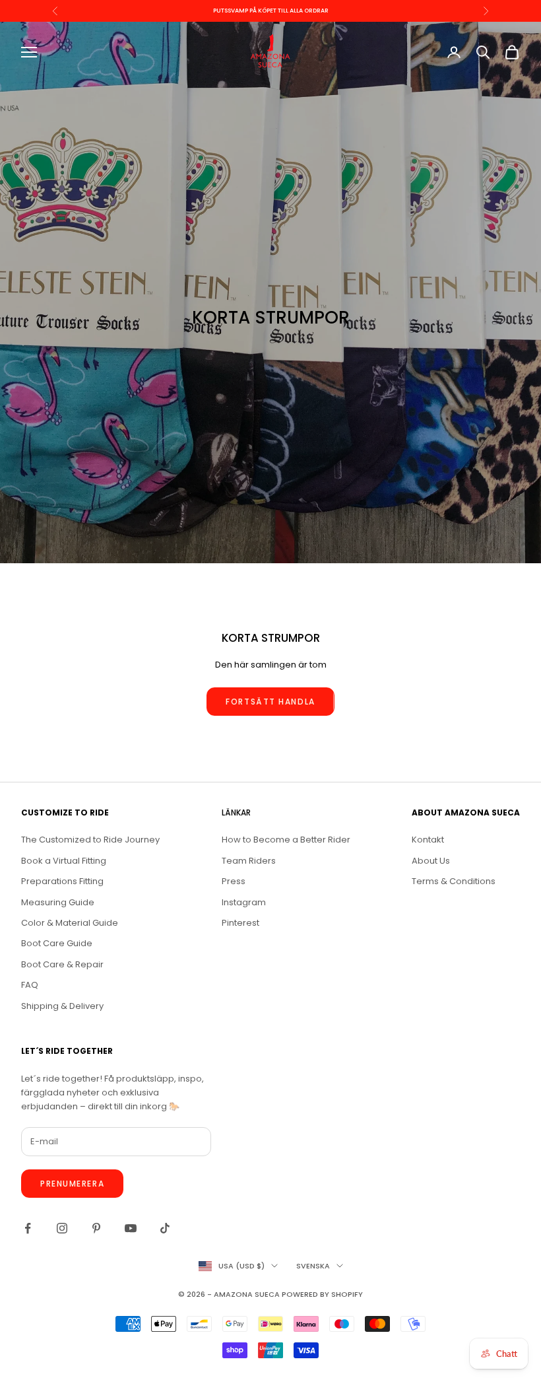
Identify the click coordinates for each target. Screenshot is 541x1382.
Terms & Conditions (453, 881)
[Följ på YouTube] (130, 1228)
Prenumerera (72, 1183)
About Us (431, 860)
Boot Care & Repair (62, 964)
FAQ (29, 985)
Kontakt (428, 839)
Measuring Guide (57, 902)
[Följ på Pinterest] (96, 1228)
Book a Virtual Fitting (63, 860)
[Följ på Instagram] (62, 1228)
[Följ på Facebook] (27, 1228)
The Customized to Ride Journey (90, 839)
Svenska (313, 1266)
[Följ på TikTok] (165, 1228)
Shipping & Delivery (62, 1006)
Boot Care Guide (56, 943)
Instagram (244, 902)
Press (233, 881)
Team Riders (249, 860)
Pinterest (240, 922)
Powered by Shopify (322, 1294)
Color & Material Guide (69, 922)
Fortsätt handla (270, 701)
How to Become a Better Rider (286, 839)
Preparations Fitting (62, 881)
